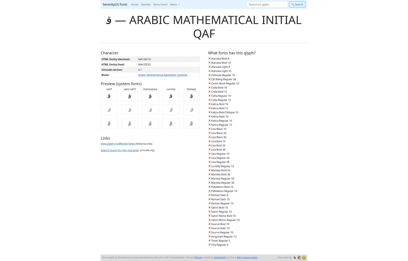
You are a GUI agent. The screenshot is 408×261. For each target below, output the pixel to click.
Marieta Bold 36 (220, 174)
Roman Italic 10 (220, 199)
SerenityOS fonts (115, 4)
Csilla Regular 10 (221, 96)
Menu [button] (174, 4)
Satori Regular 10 (221, 211)
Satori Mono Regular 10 (225, 220)
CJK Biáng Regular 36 (223, 79)
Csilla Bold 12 (219, 91)
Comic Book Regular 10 (225, 83)
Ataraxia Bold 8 (220, 58)
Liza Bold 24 (218, 145)
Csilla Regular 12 (221, 100)
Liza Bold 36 (218, 149)
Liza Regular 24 (220, 158)
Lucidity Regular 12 (222, 166)
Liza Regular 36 (220, 162)
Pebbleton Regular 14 (224, 191)
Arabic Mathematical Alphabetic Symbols (162, 75)
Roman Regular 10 (222, 203)
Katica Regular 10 (221, 120)
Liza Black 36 (218, 137)
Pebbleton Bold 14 (222, 187)
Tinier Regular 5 (220, 240)
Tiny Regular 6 (219, 245)
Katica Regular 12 (221, 125)
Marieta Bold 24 (220, 170)
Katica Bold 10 (219, 104)
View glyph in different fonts (118, 143)
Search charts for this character (120, 150)
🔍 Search (297, 4)
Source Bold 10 (220, 224)
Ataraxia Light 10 (221, 71)
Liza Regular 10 (220, 153)
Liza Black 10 (218, 129)
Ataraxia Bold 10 (221, 62)
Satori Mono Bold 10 (223, 216)
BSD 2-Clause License (247, 257)
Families (146, 4)
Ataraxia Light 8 (220, 67)
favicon (198, 257)
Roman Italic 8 (219, 195)
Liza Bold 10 (218, 141)
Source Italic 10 (220, 228)
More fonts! (160, 4)
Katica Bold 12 (219, 108)
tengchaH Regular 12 (224, 236)
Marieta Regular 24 (222, 178)
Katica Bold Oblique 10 (224, 112)
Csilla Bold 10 (219, 87)
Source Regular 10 (222, 232)
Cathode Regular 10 (223, 75)
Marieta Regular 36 (222, 182)
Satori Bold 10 (219, 207)
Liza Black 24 (218, 133)
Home (134, 4)
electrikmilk (220, 257)
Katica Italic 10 (219, 116)
